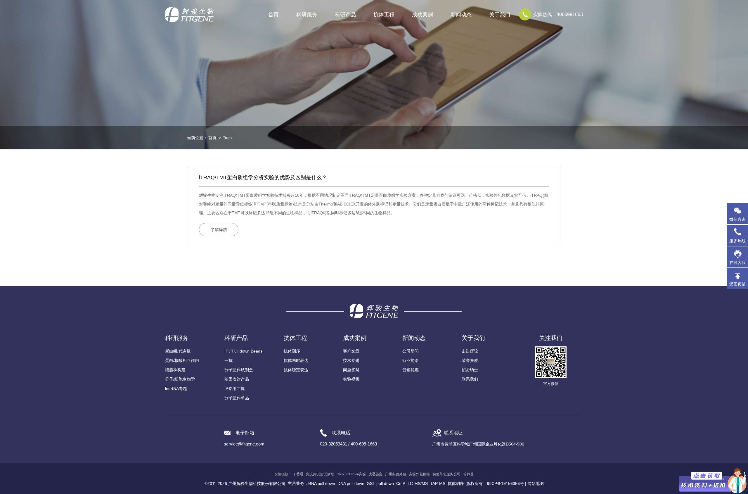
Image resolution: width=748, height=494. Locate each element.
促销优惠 (410, 369)
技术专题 (351, 360)
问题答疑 (351, 369)
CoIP (400, 483)
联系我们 (470, 379)
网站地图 (535, 483)
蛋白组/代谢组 (178, 351)
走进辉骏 (470, 351)
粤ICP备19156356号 (505, 483)
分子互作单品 (236, 397)
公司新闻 (410, 351)
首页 (273, 15)
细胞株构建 (175, 369)
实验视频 (351, 379)
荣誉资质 (470, 360)
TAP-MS (437, 483)
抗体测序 (292, 351)
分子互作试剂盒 (238, 369)
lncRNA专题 (176, 388)
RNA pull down (321, 483)
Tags (227, 137)
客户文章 (351, 351)
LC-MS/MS (418, 483)
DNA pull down (350, 483)
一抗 (228, 360)
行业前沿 (410, 360)
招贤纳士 (470, 369)
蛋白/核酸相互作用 (182, 360)
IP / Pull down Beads (243, 351)
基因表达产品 (236, 379)
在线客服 (737, 262)
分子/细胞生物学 (180, 379)
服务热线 (738, 238)
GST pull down (380, 483)
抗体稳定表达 (296, 369)
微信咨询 (737, 219)
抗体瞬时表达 (296, 360)
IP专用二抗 (234, 388)
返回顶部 (737, 284)
